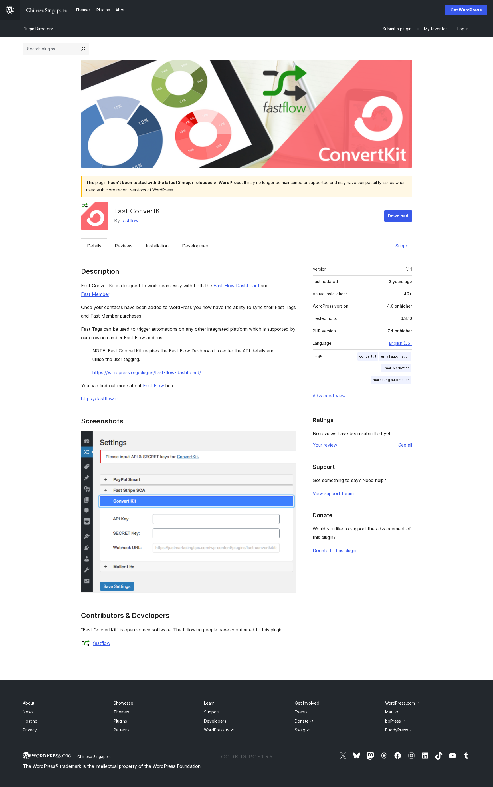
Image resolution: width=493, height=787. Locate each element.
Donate (304, 721)
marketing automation (391, 380)
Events (301, 711)
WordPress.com (402, 703)
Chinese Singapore (94, 756)
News (28, 711)
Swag (302, 729)
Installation (157, 246)
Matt (392, 711)
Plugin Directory (38, 28)
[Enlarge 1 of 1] (288, 439)
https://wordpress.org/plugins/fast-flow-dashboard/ (146, 372)
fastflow (130, 220)
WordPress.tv (219, 729)
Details (94, 246)
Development (196, 246)
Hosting (30, 721)
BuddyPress (399, 729)
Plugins (120, 721)
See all (405, 445)
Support (403, 246)
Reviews (123, 246)
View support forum (333, 493)
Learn (209, 703)
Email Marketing (396, 368)
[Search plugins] (83, 49)
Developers (215, 721)
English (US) (400, 343)
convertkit (367, 356)
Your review (325, 445)
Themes (121, 711)
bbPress (395, 721)
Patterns (122, 729)
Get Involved (307, 703)
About (28, 703)
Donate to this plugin (334, 550)
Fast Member (95, 294)
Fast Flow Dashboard (236, 285)
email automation (395, 356)
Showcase (123, 703)
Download (398, 215)
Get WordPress (466, 9)
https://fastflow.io (99, 398)
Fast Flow (153, 385)
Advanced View (329, 396)
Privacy (30, 729)
